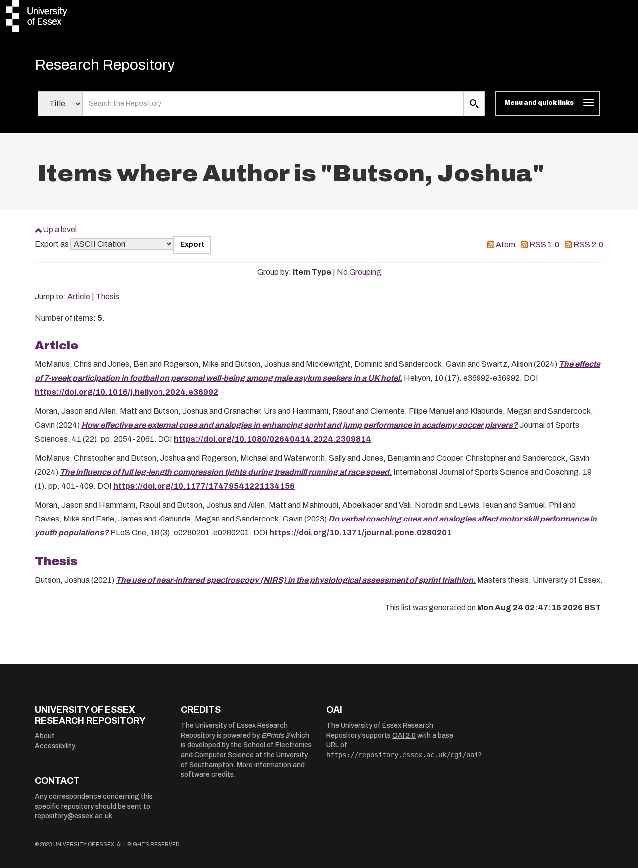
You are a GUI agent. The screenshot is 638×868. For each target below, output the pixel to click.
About (45, 736)
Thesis (107, 296)
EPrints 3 (275, 735)
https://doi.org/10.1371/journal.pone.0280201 (360, 532)
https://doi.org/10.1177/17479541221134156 (204, 486)
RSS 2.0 (588, 244)
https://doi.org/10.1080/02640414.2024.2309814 (272, 439)
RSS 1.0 (544, 244)
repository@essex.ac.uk (73, 816)
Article (78, 296)
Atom (505, 244)
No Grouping (359, 272)
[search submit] (474, 103)
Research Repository (105, 65)
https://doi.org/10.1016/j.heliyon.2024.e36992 (126, 392)
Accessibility (55, 746)
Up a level (60, 229)
